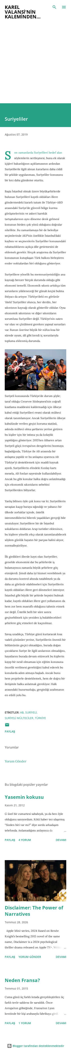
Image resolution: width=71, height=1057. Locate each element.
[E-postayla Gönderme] (7, 726)
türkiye (40, 718)
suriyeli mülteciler (19, 718)
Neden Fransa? (22, 980)
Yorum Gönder (15, 761)
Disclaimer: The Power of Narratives (34, 910)
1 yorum (25, 1023)
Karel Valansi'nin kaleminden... (23, 12)
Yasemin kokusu (24, 797)
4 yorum (25, 840)
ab (22, 712)
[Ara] (54, 7)
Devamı (61, 840)
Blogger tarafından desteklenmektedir (38, 1046)
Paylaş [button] (10, 731)
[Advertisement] (35, 65)
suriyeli (31, 712)
